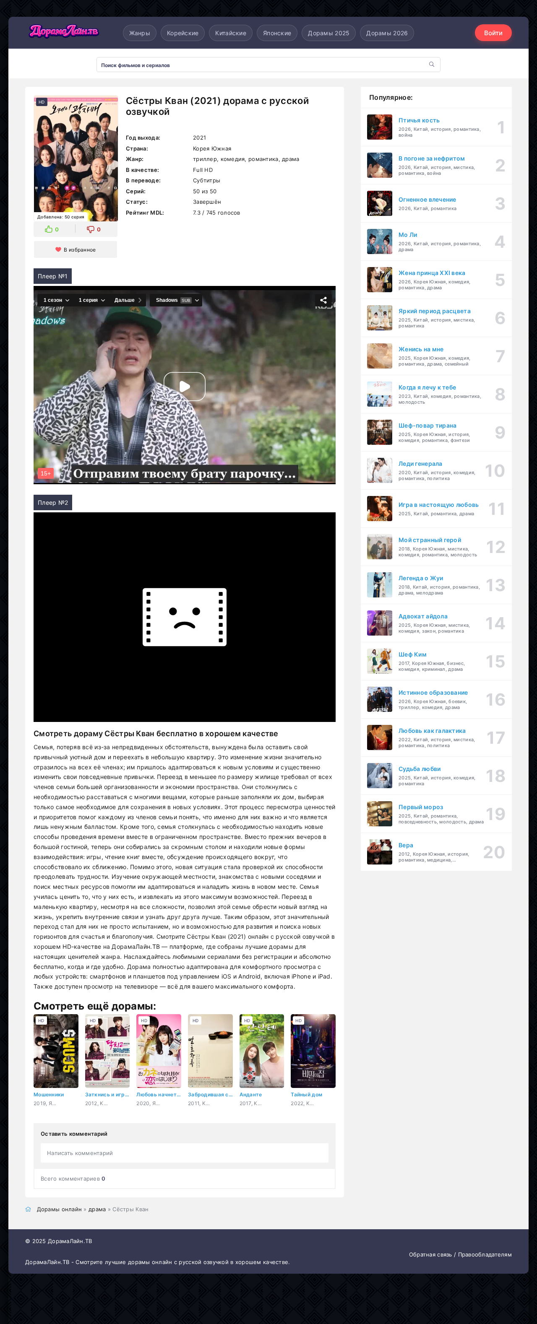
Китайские (230, 32)
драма (97, 1209)
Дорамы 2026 (387, 32)
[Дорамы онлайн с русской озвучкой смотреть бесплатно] (63, 33)
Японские (277, 32)
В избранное (80, 250)
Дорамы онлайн (59, 1209)
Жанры (139, 32)
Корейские (183, 32)
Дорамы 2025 (328, 32)
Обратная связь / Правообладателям (460, 1254)
